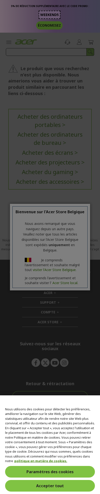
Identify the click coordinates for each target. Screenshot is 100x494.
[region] (50, 444)
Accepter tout (50, 485)
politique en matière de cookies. (40, 461)
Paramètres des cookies (50, 471)
